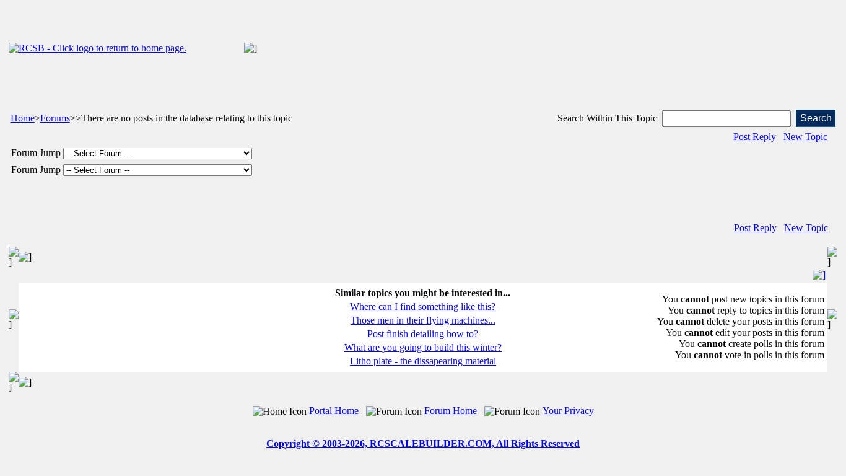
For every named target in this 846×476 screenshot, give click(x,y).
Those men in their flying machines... (423, 320)
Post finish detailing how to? (422, 333)
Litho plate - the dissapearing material (423, 361)
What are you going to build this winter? (423, 347)
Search (816, 118)
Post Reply (754, 136)
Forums (55, 118)
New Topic (805, 136)
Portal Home (334, 410)
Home (23, 118)
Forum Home (450, 410)
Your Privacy (568, 410)
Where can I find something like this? (422, 306)
